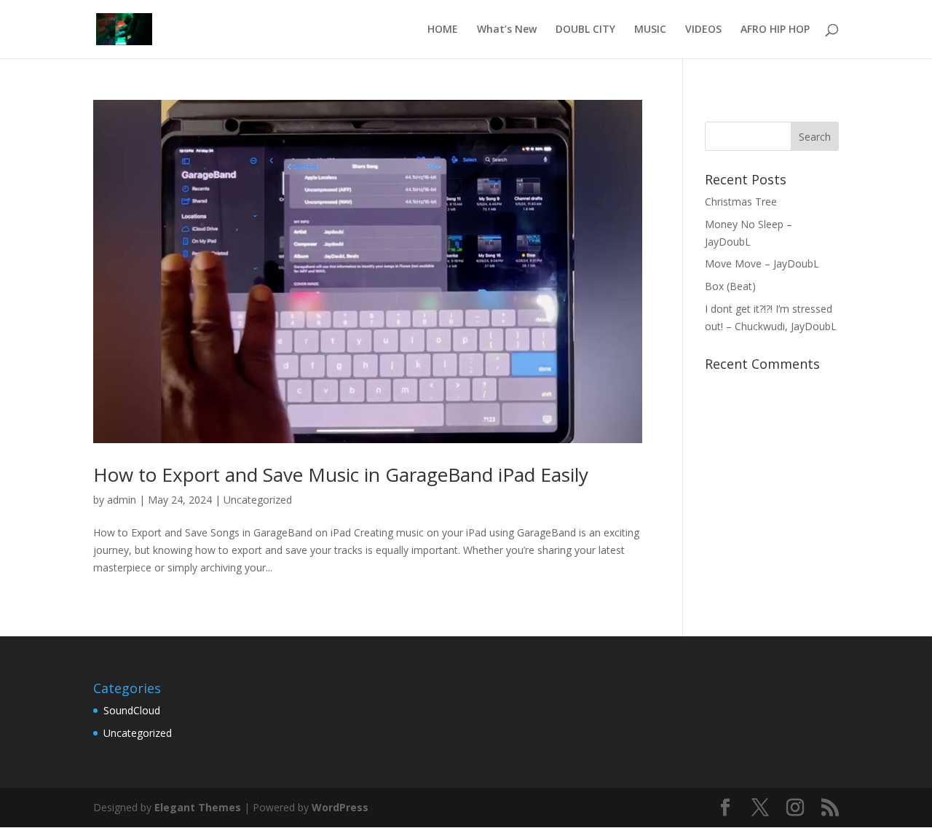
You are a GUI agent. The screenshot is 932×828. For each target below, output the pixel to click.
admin (121, 500)
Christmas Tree (741, 201)
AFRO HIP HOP (775, 30)
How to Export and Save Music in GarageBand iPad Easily (340, 474)
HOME (442, 30)
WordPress (340, 807)
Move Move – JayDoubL (762, 263)
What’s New (507, 30)
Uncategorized (258, 500)
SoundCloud (131, 710)
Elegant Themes (197, 807)
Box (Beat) (730, 286)
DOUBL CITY (585, 30)
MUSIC (650, 30)
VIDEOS (703, 30)
